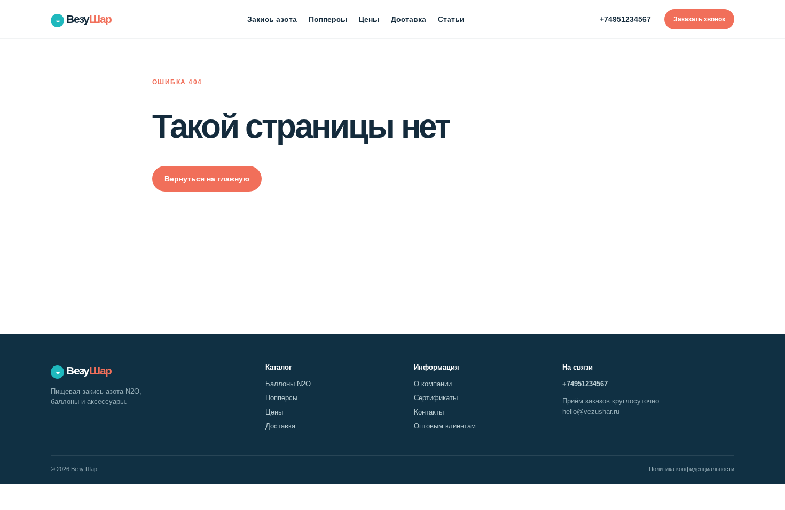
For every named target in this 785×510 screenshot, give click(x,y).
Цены (369, 19)
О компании (433, 384)
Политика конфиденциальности (691, 469)
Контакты (429, 412)
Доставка (408, 19)
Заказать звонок (699, 19)
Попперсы (328, 19)
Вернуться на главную (206, 178)
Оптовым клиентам (445, 426)
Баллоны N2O (288, 384)
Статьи (451, 19)
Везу (84, 19)
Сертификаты (436, 398)
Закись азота (272, 19)
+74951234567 (625, 19)
